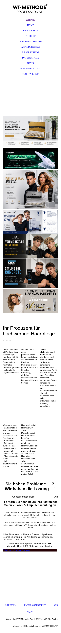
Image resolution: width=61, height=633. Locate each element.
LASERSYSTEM (30, 52)
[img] (30, 8)
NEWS (30, 63)
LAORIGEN (30, 36)
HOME (30, 25)
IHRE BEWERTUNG (30, 68)
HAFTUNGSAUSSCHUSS (35, 605)
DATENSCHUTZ (30, 58)
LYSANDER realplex (30, 47)
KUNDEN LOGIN (30, 74)
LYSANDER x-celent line (30, 41)
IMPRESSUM (10, 605)
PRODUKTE (29, 30)
